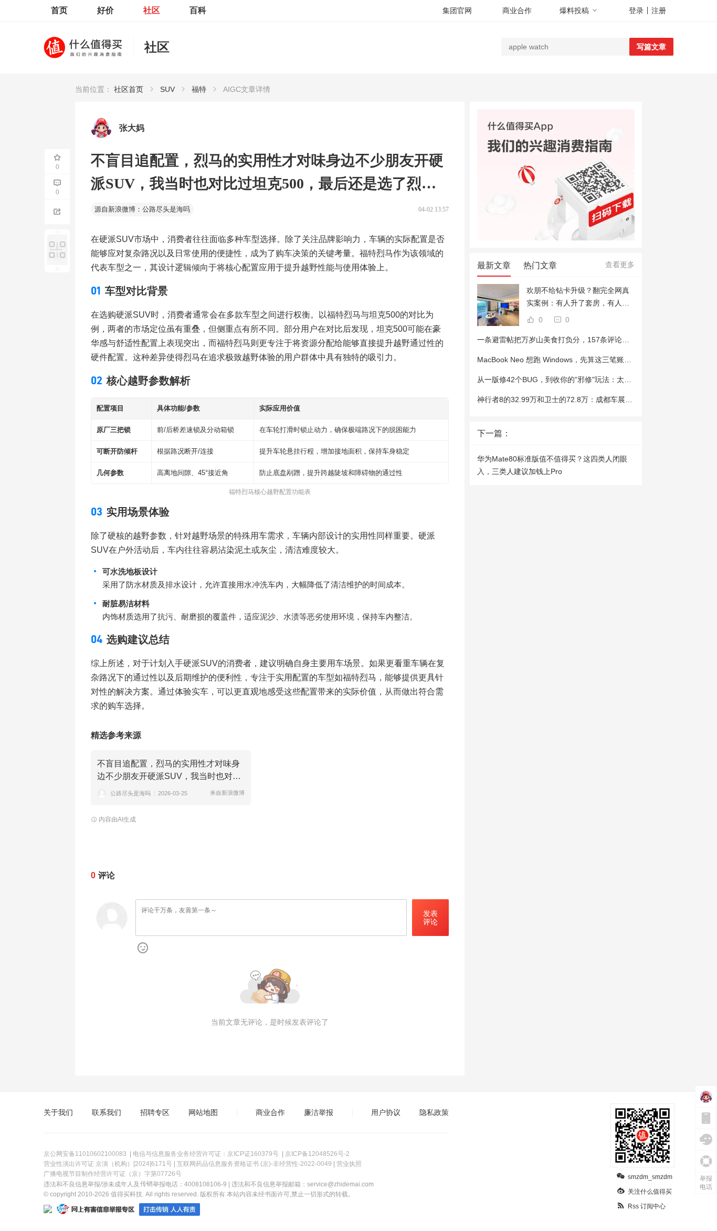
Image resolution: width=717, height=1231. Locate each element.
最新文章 (494, 265)
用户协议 (385, 1112)
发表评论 (430, 918)
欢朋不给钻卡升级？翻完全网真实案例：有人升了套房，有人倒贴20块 (577, 297)
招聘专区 (155, 1112)
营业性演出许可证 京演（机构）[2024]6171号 (108, 1163)
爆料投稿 (574, 10)
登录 (636, 10)
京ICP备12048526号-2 (317, 1154)
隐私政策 (434, 1112)
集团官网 (457, 10)
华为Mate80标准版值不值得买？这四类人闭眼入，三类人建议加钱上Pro (552, 465)
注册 (658, 10)
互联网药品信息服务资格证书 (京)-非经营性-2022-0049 (254, 1163)
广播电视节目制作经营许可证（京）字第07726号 (113, 1173)
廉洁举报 (318, 1112)
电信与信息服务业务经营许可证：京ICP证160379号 (206, 1154)
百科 (197, 10)
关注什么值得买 (650, 1191)
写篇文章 (651, 47)
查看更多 (620, 264)
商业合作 (517, 10)
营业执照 (349, 1163)
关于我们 (58, 1112)
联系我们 (106, 1112)
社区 (151, 10)
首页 (59, 10)
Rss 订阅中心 (647, 1206)
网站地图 (203, 1112)
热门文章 (540, 265)
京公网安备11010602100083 (85, 1154)
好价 (105, 10)
